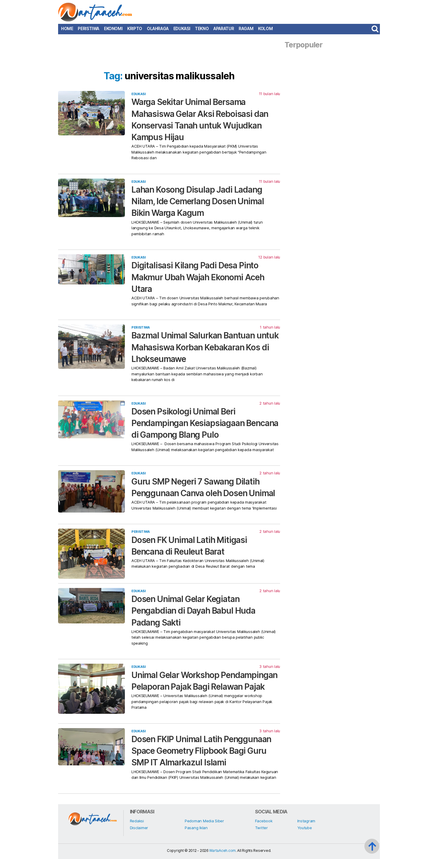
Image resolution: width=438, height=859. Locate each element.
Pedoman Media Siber (204, 820)
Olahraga (158, 28)
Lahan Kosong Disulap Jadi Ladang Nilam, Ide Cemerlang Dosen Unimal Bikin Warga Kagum (197, 201)
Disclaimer (139, 827)
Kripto (134, 28)
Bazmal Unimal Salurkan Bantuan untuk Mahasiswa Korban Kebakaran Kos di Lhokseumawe (205, 347)
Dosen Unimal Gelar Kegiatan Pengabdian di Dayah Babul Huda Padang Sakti (193, 610)
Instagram (306, 820)
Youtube (304, 827)
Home (67, 28)
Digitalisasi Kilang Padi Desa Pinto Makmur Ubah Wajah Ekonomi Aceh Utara (197, 277)
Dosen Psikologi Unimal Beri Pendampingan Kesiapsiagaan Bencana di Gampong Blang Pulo (204, 423)
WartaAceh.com (222, 850)
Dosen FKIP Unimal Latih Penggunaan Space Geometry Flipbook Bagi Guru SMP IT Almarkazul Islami (201, 750)
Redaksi (137, 820)
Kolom (265, 28)
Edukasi (181, 28)
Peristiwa (88, 28)
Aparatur (223, 28)
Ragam (246, 28)
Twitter (261, 827)
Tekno (202, 28)
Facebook (264, 820)
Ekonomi (113, 28)
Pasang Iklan (196, 827)
